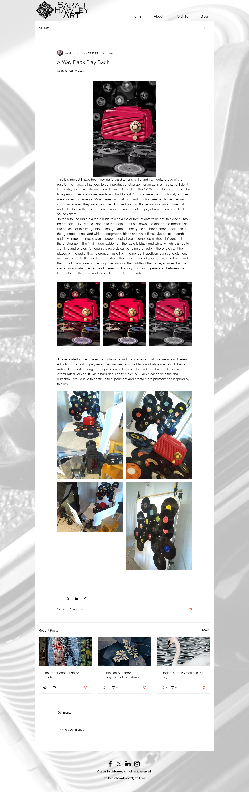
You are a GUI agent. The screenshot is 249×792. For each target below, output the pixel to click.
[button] (158, 16)
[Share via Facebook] (59, 598)
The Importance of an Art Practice (61, 675)
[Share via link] (85, 598)
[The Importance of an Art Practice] (65, 651)
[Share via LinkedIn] (76, 598)
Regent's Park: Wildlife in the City (182, 675)
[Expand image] (78, 313)
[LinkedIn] (128, 764)
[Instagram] (137, 764)
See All (206, 629)
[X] (119, 764)
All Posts (44, 28)
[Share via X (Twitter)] (67, 598)
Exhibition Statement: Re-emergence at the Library (121, 675)
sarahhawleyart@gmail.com (128, 778)
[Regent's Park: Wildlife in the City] (183, 651)
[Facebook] (110, 764)
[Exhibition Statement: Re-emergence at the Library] (124, 651)
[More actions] (190, 53)
